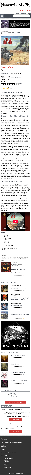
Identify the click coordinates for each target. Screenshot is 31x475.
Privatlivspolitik (8, 467)
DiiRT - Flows (15, 364)
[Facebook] (20, 10)
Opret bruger (23, 13)
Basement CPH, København (12, 397)
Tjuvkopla (12, 393)
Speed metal (11, 77)
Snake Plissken (4, 175)
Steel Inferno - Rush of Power (18, 288)
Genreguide (6, 463)
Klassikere (6, 461)
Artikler (5, 464)
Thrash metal (18, 77)
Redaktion (6, 460)
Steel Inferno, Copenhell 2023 (18, 305)
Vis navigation (2, 16)
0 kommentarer (5, 33)
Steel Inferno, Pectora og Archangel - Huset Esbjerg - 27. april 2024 (20, 298)
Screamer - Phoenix (18, 270)
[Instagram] (25, 10)
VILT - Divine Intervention (18, 372)
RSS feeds (6, 466)
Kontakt (29, 13)
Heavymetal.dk (15, 4)
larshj (14, 264)
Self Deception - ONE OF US (19, 381)
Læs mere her (15, 431)
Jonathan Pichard (16, 32)
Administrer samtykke (9, 469)
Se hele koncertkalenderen (15, 402)
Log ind (17, 13)
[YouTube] (27, 10)
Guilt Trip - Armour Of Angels (19, 355)
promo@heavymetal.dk (10, 452)
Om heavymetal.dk (8, 458)
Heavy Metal (17, 265)
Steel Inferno (7, 67)
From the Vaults (5, 73)
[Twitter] (23, 10)
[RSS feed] (30, 10)
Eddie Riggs (14, 175)
